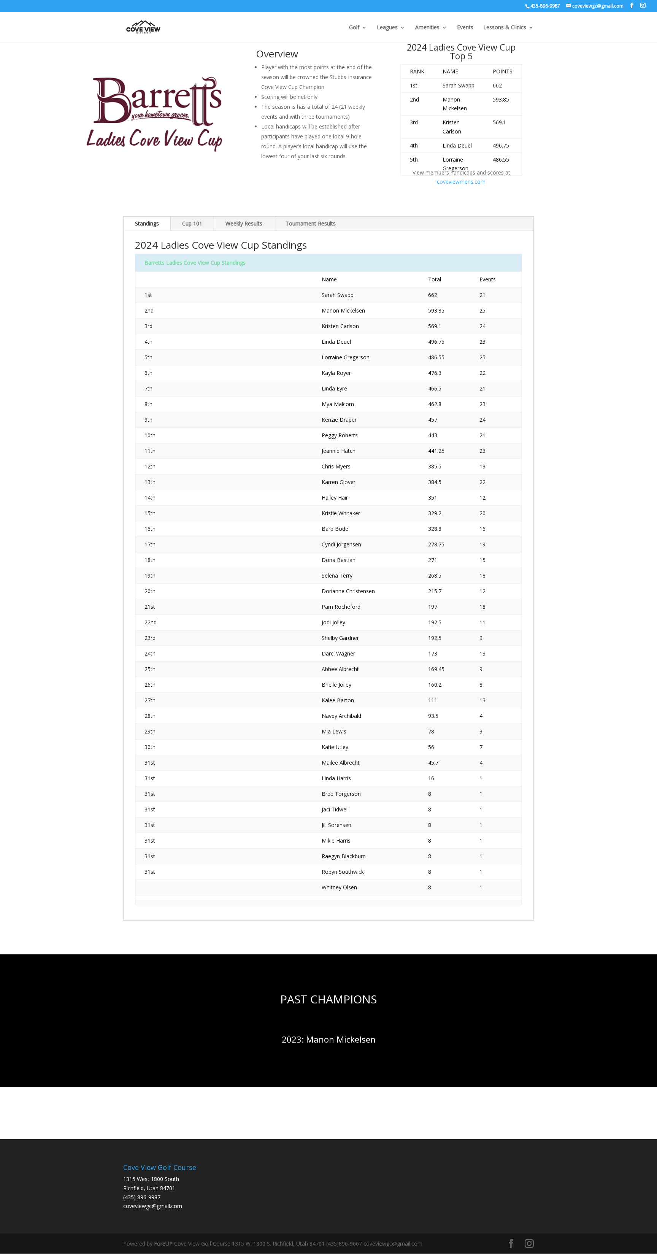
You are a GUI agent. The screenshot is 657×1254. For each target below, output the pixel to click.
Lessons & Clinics (504, 28)
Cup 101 (192, 223)
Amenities (427, 28)
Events (465, 28)
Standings (147, 223)
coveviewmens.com (461, 181)
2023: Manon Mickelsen (329, 1039)
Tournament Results (311, 223)
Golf (354, 28)
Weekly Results (243, 223)
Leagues (387, 28)
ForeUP (163, 1243)
